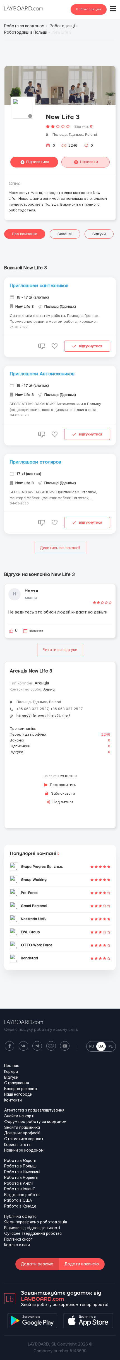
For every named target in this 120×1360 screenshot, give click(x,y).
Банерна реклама (20, 1089)
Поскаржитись (62, 785)
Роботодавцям (88, 9)
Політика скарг (18, 1239)
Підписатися (37, 162)
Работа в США (18, 1201)
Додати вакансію (81, 1264)
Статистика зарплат (24, 1139)
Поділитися (62, 802)
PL (111, 1046)
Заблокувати (62, 793)
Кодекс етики (17, 1245)
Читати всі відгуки (60, 650)
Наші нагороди (18, 1095)
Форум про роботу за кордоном (35, 1122)
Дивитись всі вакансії (60, 548)
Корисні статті (18, 1145)
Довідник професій (22, 1133)
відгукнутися (90, 346)
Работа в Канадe (20, 1206)
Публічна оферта (20, 1217)
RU (91, 1046)
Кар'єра (11, 1072)
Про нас (11, 1066)
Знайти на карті (19, 1116)
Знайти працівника (22, 1128)
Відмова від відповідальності (32, 1228)
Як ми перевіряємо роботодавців (35, 1222)
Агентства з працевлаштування (34, 1110)
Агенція (42, 683)
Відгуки (99, 234)
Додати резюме (37, 1264)
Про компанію (24, 234)
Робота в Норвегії (21, 1178)
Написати (89, 162)
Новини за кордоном (24, 1150)
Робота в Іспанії (19, 1189)
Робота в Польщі (20, 1166)
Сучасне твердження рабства (33, 1234)
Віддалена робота (22, 1195)
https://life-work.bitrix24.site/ (43, 716)
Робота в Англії (18, 1184)
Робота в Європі (20, 1161)
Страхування (16, 1083)
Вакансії (64, 234)
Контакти (13, 1100)
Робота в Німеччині (22, 1172)
